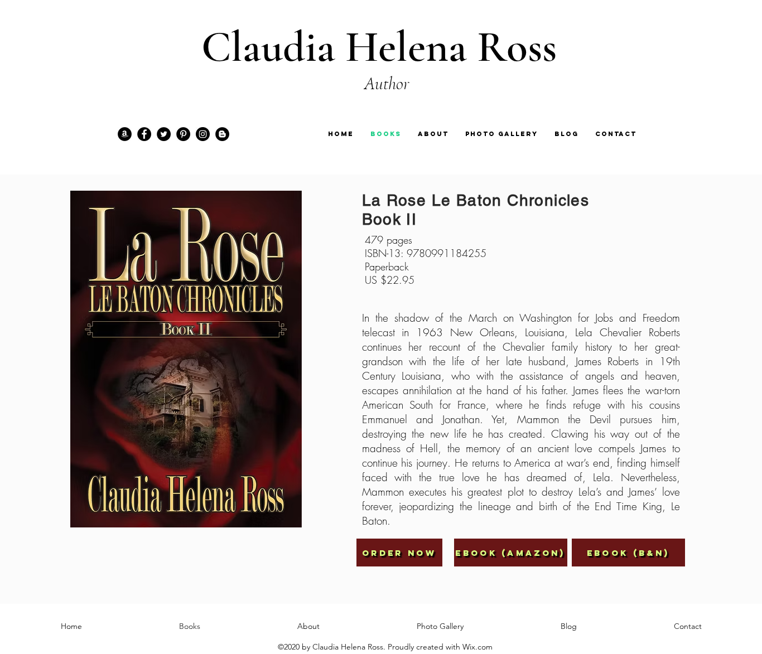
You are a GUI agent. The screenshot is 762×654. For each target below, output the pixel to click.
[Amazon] (125, 134)
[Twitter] (164, 134)
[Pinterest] (183, 134)
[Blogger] (222, 134)
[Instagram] (203, 134)
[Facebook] (144, 134)
